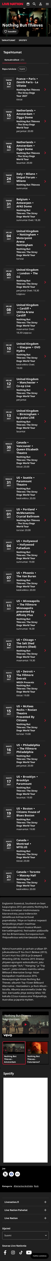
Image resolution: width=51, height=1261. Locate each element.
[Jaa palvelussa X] (5, 1175)
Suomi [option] (7, 1235)
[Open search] (34, 4)
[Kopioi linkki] (17, 1174)
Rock (36, 1186)
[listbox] (25, 1235)
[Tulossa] (28, 4)
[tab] (14, 59)
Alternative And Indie (23, 1186)
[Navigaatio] (47, 4)
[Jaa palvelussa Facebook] (11, 1175)
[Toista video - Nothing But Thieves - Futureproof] (29, 1050)
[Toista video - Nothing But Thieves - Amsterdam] (25, 1024)
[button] (40, 4)
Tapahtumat (8, 40)
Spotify (23, 40)
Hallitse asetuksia (39, 1256)
